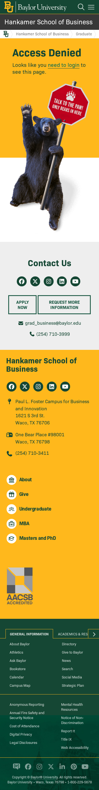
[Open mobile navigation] (92, 8)
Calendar (17, 676)
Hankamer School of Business (48, 21)
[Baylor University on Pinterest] (72, 769)
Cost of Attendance (24, 725)
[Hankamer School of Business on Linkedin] (61, 281)
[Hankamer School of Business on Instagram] (48, 281)
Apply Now (22, 304)
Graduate (84, 33)
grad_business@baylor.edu (53, 322)
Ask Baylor (18, 660)
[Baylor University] (35, 7)
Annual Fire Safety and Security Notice (27, 715)
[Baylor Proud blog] (15, 769)
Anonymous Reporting (27, 704)
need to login (63, 64)
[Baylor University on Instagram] (38, 769)
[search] (78, 8)
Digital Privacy (21, 733)
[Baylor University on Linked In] (61, 769)
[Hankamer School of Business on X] (24, 386)
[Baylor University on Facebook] (27, 769)
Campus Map (20, 685)
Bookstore (18, 668)
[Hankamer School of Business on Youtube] (75, 281)
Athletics (16, 651)
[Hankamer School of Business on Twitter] (35, 281)
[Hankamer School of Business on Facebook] (21, 281)
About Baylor (20, 643)
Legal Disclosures (23, 742)
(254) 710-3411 (32, 453)
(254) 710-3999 (53, 334)
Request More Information (64, 304)
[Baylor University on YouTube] (83, 769)
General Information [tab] (29, 633)
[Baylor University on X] (50, 769)
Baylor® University (44, 777)
